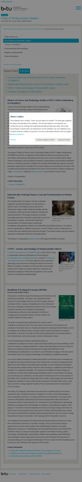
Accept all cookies (64, 140)
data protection (18, 134)
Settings (13, 140)
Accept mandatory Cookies (46, 140)
